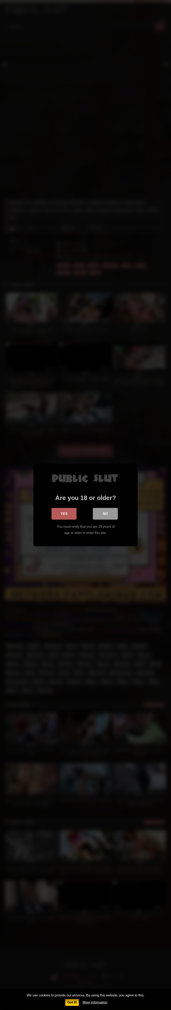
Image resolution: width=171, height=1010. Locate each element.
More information (95, 1002)
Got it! (72, 1002)
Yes (64, 513)
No (105, 513)
